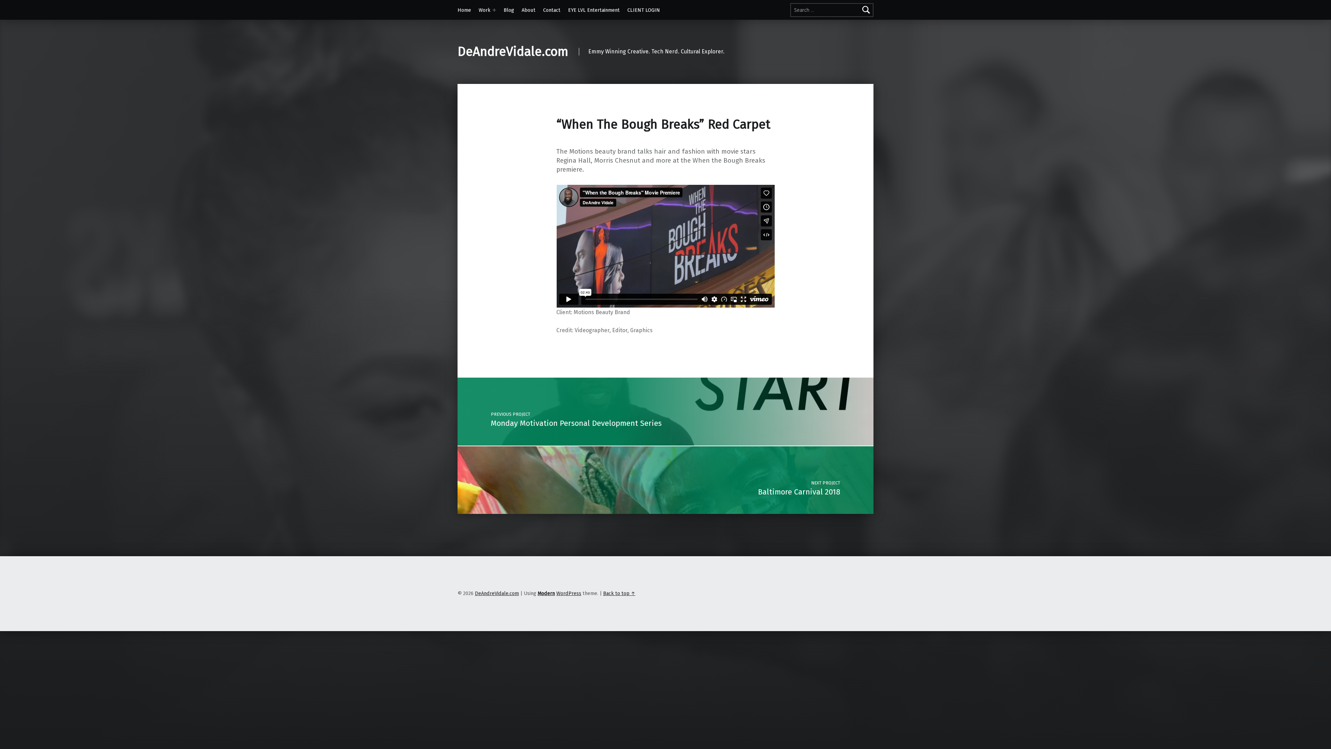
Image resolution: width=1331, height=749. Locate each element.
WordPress (568, 593)
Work (484, 10)
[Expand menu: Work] (494, 10)
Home (464, 10)
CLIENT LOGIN (643, 10)
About (529, 10)
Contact (551, 10)
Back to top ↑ (619, 593)
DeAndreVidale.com (513, 51)
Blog (509, 10)
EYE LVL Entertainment (594, 10)
